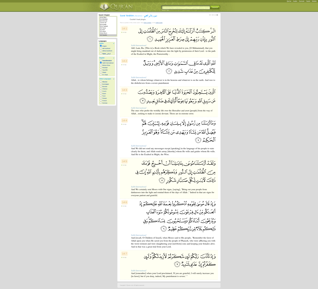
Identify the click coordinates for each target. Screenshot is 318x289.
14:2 (124, 61)
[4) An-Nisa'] (108, 17)
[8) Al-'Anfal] (108, 24)
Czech (104, 91)
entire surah (159, 22)
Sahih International (107, 63)
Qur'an (289, 1)
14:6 (124, 202)
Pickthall (104, 67)
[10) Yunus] (108, 28)
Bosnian (104, 86)
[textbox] (186, 7)
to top (124, 32)
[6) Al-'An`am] (108, 21)
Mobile (314, 1)
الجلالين (106, 53)
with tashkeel (106, 48)
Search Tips (165, 10)
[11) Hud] (108, 30)
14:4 (124, 120)
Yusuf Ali (104, 70)
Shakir (104, 72)
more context (147, 22)
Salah (308, 1)
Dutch (104, 93)
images (104, 46)
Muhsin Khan (106, 65)
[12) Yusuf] (108, 31)
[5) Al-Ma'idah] (108, 19)
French (104, 100)
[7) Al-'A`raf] (108, 23)
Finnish (104, 98)
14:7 (124, 253)
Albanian (104, 82)
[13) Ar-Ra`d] (108, 33)
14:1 (124, 28)
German (104, 103)
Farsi (103, 96)
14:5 (124, 161)
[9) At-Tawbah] (108, 26)
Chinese (104, 89)
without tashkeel (107, 50)
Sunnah (301, 1)
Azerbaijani (105, 84)
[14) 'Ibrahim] (108, 35)
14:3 (124, 90)
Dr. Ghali (105, 74)
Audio (295, 1)
